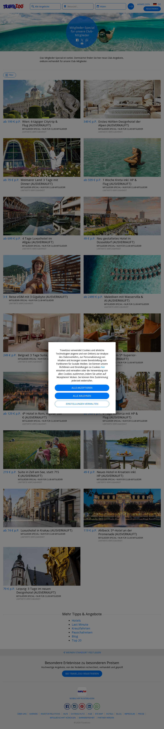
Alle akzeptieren (82, 387)
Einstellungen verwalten (82, 403)
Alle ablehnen (82, 395)
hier (103, 367)
